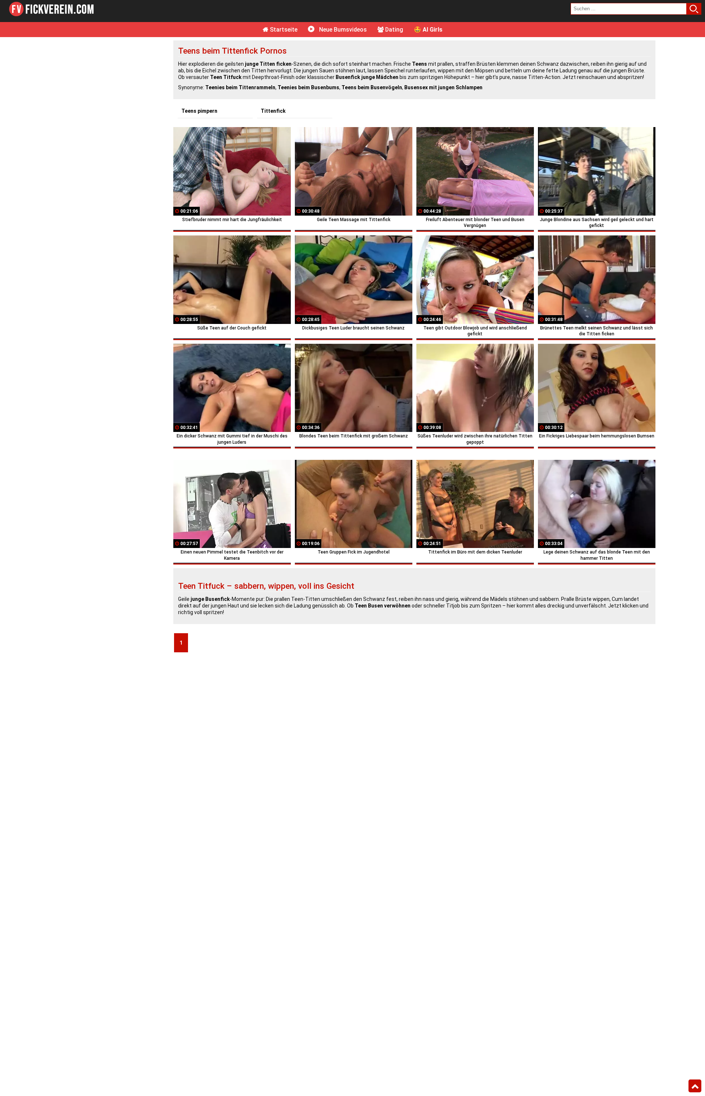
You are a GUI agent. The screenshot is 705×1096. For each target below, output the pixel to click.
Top (694, 1086)
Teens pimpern (199, 111)
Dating (393, 29)
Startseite (282, 29)
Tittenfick (273, 111)
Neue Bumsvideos (342, 29)
